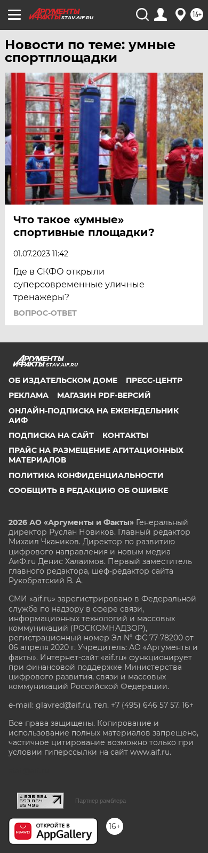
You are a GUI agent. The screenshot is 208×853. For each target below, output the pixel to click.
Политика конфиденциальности (86, 475)
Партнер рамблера (100, 800)
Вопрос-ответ (45, 313)
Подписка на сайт (51, 435)
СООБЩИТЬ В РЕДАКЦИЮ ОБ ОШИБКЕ (88, 490)
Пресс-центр (154, 380)
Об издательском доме (63, 380)
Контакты (125, 435)
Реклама (29, 395)
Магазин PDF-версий (104, 395)
